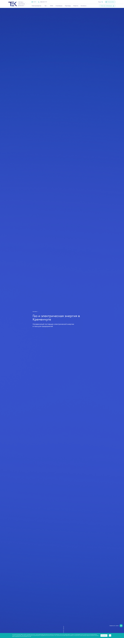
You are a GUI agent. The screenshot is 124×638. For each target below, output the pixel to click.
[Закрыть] (110, 635)
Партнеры (68, 5)
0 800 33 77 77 (43, 2)
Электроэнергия (36, 5)
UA (34, 1)
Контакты (83, 5)
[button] (100, 2)
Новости (75, 5)
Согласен (104, 635)
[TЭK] (17, 6)
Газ (45, 5)
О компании (59, 5)
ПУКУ (51, 5)
